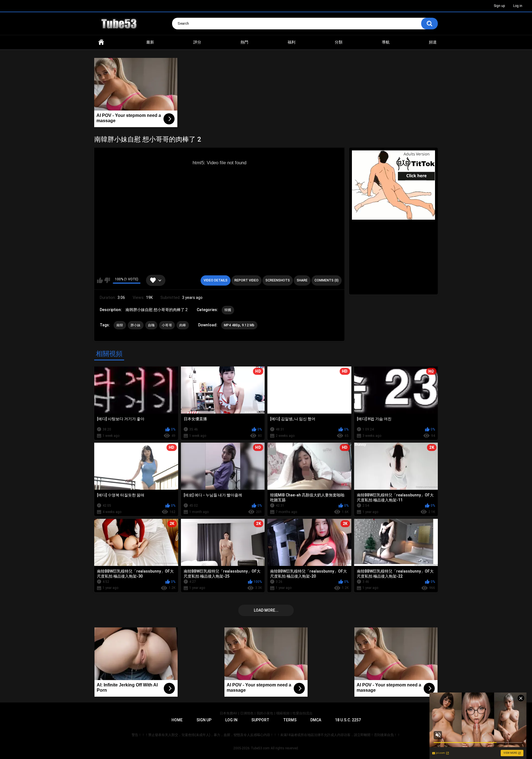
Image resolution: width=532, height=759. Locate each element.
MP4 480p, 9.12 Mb (239, 325)
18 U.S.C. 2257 (348, 720)
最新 (150, 42)
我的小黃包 (265, 713)
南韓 (119, 325)
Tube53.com (260, 748)
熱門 (244, 42)
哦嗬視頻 (283, 713)
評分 (197, 42)
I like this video (100, 280)
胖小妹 (136, 325)
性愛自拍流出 (303, 713)
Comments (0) (326, 280)
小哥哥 (167, 325)
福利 (291, 42)
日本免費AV (228, 713)
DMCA (315, 720)
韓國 (227, 310)
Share (302, 280)
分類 (338, 42)
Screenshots (277, 280)
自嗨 (151, 325)
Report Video (246, 280)
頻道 (433, 42)
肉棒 (182, 325)
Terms (289, 720)
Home (101, 42)
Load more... (266, 610)
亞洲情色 (247, 713)
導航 (386, 42)
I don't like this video (107, 280)
